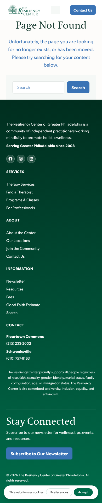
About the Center (21, 232)
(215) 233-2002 (18, 343)
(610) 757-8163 (18, 358)
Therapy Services (20, 183)
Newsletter (15, 280)
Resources (14, 288)
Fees (10, 296)
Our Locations (18, 240)
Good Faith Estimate (23, 304)
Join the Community (22, 248)
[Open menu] (55, 10)
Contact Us (82, 10)
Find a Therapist (19, 191)
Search (78, 87)
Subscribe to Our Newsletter (39, 453)
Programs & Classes (22, 199)
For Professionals (20, 207)
